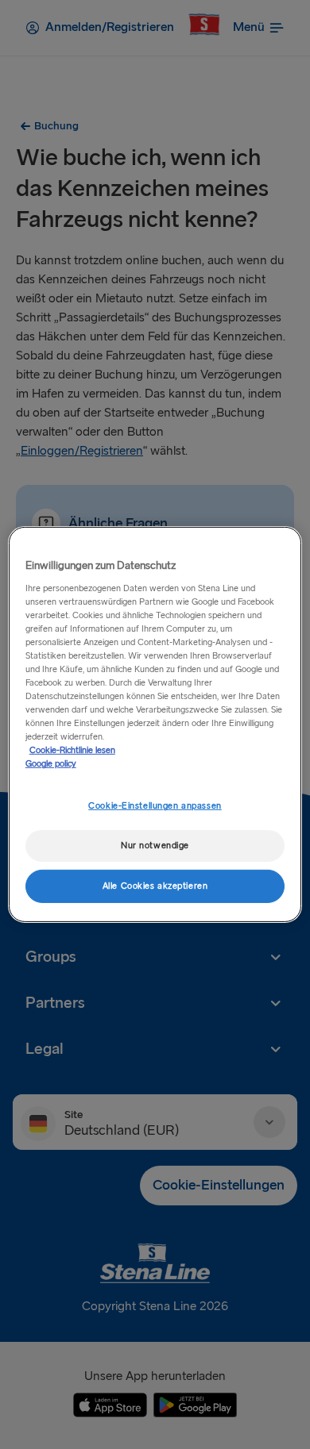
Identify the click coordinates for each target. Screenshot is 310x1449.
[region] (155, 724)
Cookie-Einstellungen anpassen (155, 806)
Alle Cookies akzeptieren (155, 886)
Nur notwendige (155, 845)
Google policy (50, 764)
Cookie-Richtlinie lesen (72, 750)
